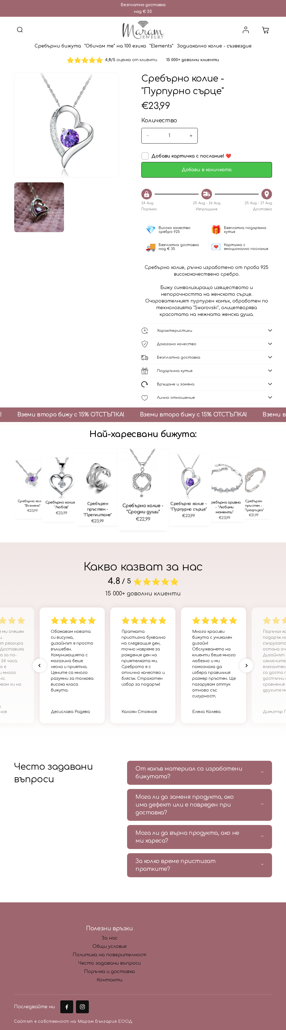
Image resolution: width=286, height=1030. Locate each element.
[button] (20, 30)
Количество (159, 120)
